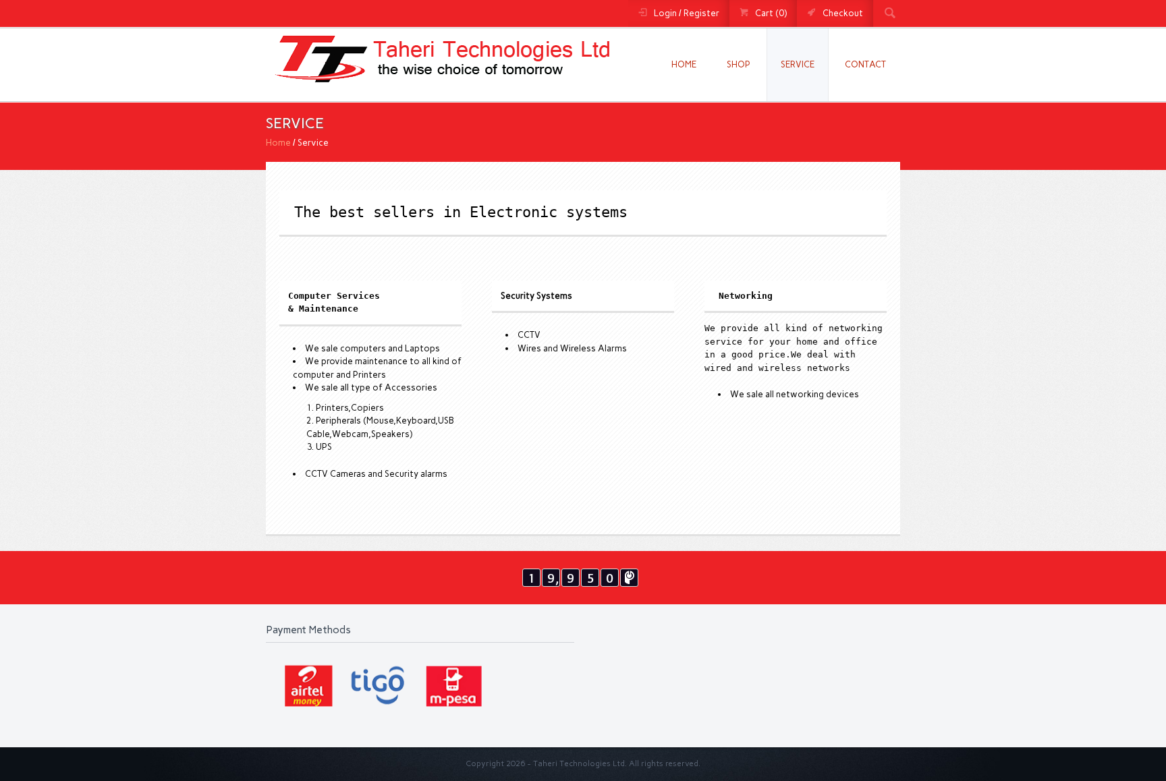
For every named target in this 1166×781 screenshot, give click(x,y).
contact (865, 64)
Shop (738, 64)
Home (683, 64)
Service (797, 64)
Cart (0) (771, 13)
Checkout (843, 13)
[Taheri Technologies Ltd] (440, 90)
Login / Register (686, 13)
